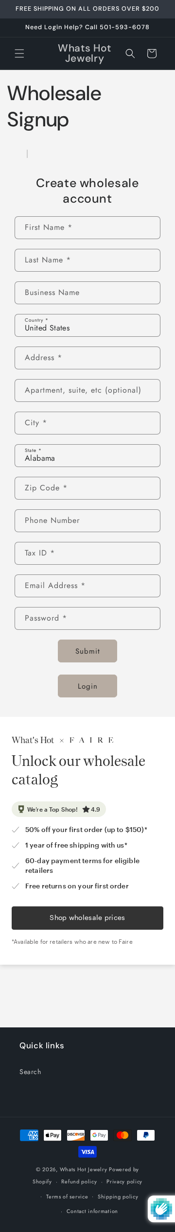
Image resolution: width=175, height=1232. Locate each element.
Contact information (92, 1211)
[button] (19, 53)
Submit (87, 651)
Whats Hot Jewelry (83, 1169)
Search (30, 1071)
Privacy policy (124, 1181)
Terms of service (67, 1196)
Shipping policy (118, 1196)
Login (88, 686)
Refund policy (79, 1181)
